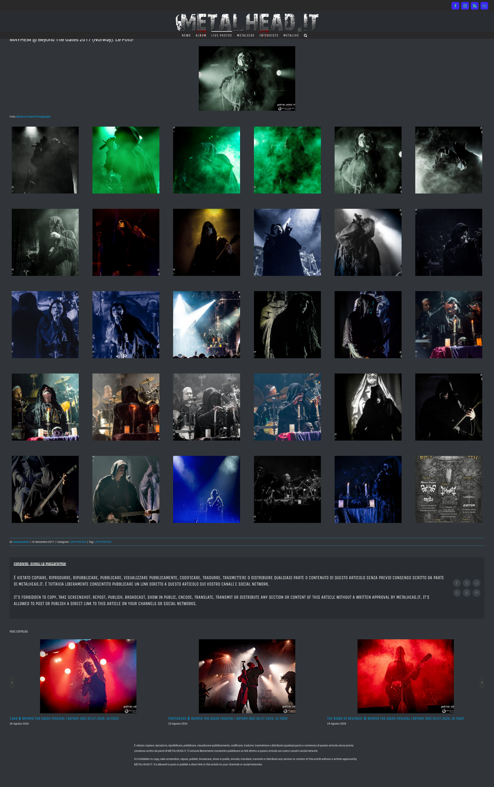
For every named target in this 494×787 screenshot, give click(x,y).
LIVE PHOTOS (77, 541)
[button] (306, 35)
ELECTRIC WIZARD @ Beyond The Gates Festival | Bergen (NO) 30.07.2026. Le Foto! (290, 718)
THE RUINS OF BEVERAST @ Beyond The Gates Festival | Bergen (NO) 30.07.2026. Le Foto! (136, 718)
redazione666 (21, 541)
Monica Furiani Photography (33, 116)
